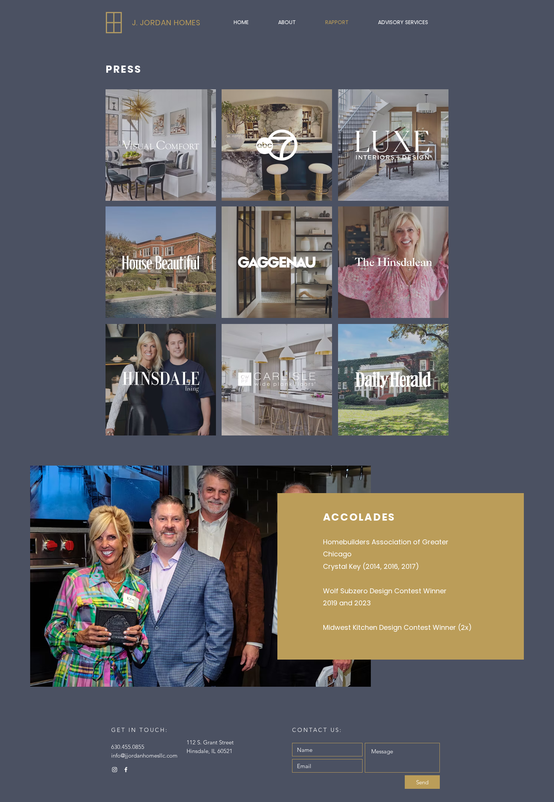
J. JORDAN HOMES (166, 22)
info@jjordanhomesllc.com (144, 755)
